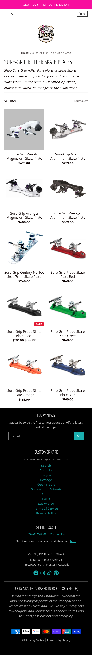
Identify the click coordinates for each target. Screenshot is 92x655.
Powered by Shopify (59, 640)
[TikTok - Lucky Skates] (49, 573)
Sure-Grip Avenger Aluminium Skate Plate (67, 215)
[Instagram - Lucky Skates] (42, 573)
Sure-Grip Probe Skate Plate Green (68, 333)
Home (24, 53)
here (73, 541)
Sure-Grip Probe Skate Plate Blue (68, 392)
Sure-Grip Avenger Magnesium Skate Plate (24, 215)
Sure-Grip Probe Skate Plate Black (24, 333)
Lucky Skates (36, 640)
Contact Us (57, 534)
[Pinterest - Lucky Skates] (56, 573)
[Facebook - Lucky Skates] (36, 573)
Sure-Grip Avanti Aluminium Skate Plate (67, 156)
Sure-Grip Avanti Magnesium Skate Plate (24, 156)
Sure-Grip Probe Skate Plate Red (68, 274)
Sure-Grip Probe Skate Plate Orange (24, 392)
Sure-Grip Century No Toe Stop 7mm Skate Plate (24, 274)
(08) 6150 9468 (37, 534)
